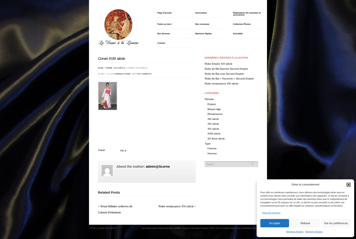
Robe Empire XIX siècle (218, 63)
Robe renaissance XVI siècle (176, 206)
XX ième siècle (216, 138)
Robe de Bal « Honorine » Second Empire (229, 78)
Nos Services (163, 33)
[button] (348, 185)
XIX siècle (213, 128)
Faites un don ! (164, 24)
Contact (161, 43)
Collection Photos (242, 24)
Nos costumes (202, 24)
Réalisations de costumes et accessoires (247, 14)
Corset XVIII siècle (111, 59)
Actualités (238, 33)
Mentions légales (295, 231)
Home (100, 68)
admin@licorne (122, 74)
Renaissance (215, 113)
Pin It (123, 150)
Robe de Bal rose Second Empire (224, 73)
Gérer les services (271, 213)
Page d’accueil (164, 13)
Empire (211, 104)
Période (209, 99)
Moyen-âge (214, 109)
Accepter (274, 223)
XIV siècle (213, 123)
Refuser (305, 223)
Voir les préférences (336, 223)
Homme (212, 153)
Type (207, 143)
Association (201, 13)
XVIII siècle (119, 68)
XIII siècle (213, 118)
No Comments (145, 74)
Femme (109, 68)
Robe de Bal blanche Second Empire (226, 68)
